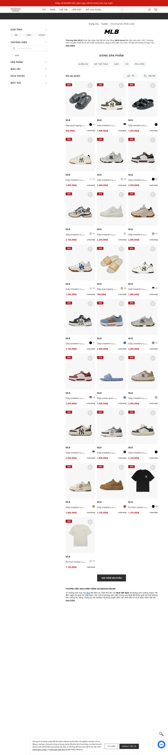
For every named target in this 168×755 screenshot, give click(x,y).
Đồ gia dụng (93, 9)
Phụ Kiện (140, 64)
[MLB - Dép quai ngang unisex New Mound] (111, 262)
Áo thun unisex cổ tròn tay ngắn (81, 561)
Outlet (104, 23)
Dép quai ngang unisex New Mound (115, 289)
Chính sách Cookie (39, 749)
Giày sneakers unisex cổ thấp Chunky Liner (87, 179)
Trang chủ (94, 23)
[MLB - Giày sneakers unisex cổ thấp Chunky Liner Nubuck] (111, 481)
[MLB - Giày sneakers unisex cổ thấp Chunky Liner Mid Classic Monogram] (111, 99)
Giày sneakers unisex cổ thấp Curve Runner (87, 234)
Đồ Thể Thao (101, 64)
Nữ (44, 9)
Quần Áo (83, 64)
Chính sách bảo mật (57, 749)
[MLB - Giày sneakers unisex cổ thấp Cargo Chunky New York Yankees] (111, 153)
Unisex (42, 35)
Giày (116, 64)
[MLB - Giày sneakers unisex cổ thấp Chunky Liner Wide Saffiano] (143, 371)
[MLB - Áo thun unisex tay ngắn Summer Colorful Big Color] (143, 481)
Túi (127, 64)
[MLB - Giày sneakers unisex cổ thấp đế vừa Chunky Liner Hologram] (111, 426)
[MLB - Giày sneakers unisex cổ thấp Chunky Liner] (80, 153)
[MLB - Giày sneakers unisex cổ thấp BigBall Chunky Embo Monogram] (143, 208)
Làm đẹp (77, 9)
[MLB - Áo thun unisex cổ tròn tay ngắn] (80, 535)
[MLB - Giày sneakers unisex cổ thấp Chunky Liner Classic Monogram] (143, 153)
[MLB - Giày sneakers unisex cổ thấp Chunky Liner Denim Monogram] (111, 317)
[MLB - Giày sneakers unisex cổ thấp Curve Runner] (80, 208)
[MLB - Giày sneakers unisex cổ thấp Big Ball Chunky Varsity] (80, 262)
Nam (52, 9)
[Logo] (15, 9)
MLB (17, 55)
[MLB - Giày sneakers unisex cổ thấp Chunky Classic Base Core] (80, 426)
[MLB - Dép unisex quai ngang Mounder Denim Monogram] (111, 371)
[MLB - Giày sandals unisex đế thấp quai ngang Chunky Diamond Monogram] (143, 99)
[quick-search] (161, 734)
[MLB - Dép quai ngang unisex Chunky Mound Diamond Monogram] (80, 99)
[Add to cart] (90, 85)
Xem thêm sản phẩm (111, 578)
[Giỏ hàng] (155, 9)
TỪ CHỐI (111, 746)
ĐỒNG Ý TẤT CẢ (129, 746)
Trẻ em (63, 9)
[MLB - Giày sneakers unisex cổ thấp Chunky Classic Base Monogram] (143, 426)
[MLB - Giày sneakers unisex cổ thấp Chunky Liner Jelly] (111, 208)
